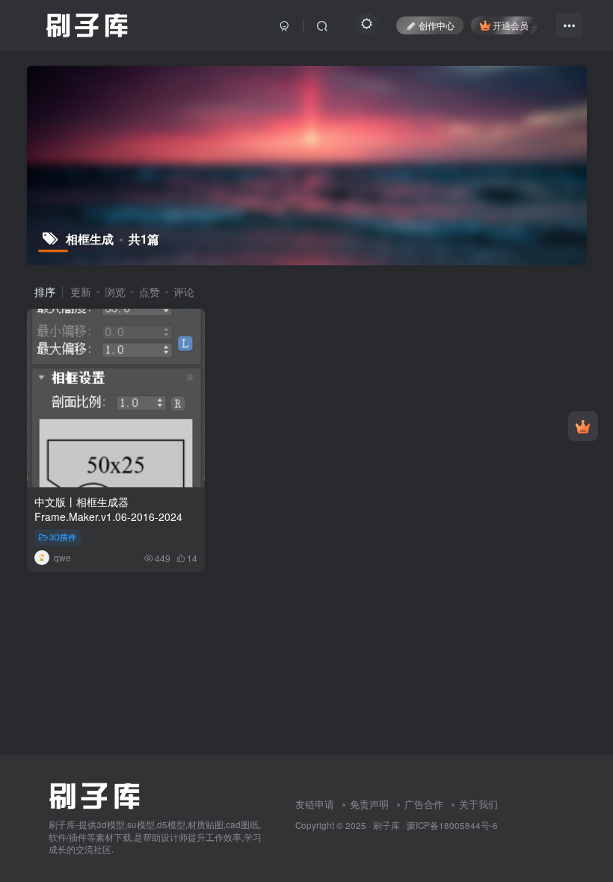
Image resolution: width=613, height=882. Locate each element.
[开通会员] (583, 426)
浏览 (115, 291)
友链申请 (314, 804)
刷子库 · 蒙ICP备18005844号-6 (435, 825)
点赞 (149, 291)
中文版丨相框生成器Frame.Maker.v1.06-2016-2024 (108, 509)
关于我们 (478, 804)
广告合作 (423, 804)
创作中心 (437, 25)
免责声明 (369, 804)
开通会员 (511, 25)
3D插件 (62, 537)
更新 (80, 291)
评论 (183, 291)
